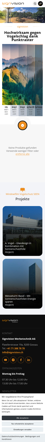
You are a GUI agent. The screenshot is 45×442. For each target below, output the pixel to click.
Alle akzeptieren (22, 418)
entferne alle (23, 154)
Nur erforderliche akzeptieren (22, 424)
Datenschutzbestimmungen (13, 436)
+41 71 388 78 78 (15, 348)
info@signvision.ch (12, 352)
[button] (35, 3)
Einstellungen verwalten (23, 430)
